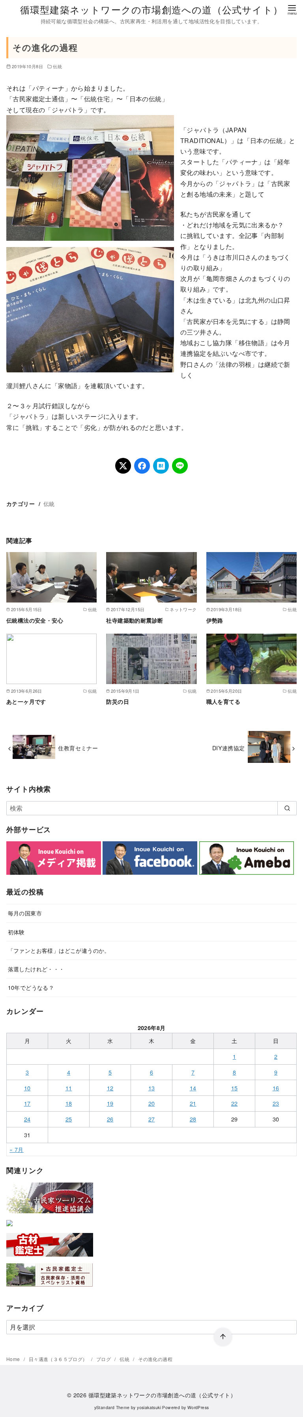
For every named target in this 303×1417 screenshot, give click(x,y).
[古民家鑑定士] (49, 1288)
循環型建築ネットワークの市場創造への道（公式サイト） (151, 9)
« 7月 (16, 1149)
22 (234, 1103)
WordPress (198, 1407)
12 (110, 1088)
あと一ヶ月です (26, 701)
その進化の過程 (155, 1359)
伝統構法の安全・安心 (34, 620)
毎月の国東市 (25, 913)
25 (68, 1119)
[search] (287, 808)
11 (68, 1088)
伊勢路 (214, 620)
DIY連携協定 (228, 748)
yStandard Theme (112, 1407)
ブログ (104, 1359)
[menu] (292, 9)
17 (27, 1103)
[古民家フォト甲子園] (9, 1227)
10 (27, 1088)
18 (68, 1103)
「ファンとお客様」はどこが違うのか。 (59, 950)
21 (193, 1103)
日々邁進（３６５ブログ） (59, 1359)
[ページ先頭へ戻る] (223, 1337)
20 (151, 1103)
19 (110, 1103)
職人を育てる (223, 701)
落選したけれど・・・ (36, 969)
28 (193, 1119)
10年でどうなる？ (31, 987)
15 (234, 1088)
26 (110, 1119)
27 (151, 1119)
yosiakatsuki (149, 1407)
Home (13, 1359)
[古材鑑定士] (49, 1258)
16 (276, 1088)
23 (276, 1103)
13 (151, 1088)
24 (27, 1119)
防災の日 (117, 701)
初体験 (16, 932)
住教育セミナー (78, 748)
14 (193, 1088)
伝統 (57, 66)
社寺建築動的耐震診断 (134, 620)
